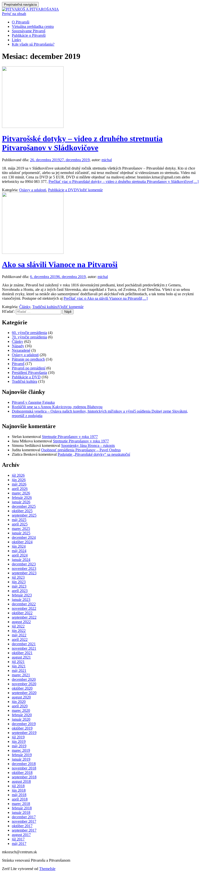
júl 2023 (18, 577)
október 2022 (22, 613)
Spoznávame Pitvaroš (28, 31)
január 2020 (21, 719)
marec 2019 (21, 750)
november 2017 (24, 821)
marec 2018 (21, 804)
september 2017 (24, 830)
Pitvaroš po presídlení (28, 368)
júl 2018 (18, 786)
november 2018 (24, 768)
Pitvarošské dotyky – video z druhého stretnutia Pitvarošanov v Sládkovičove (82, 143)
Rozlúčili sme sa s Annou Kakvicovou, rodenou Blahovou (57, 407)
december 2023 (24, 564)
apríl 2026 (20, 489)
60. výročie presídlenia (29, 333)
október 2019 (22, 728)
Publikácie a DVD (62, 190)
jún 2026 (19, 480)
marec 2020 (21, 710)
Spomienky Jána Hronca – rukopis (88, 445)
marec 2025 (21, 528)
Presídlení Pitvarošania (29, 372)
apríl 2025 (20, 524)
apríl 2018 (20, 799)
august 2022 (21, 622)
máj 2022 (19, 635)
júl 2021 (18, 662)
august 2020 (21, 697)
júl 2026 (18, 475)
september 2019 (24, 733)
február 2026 (22, 497)
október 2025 (22, 511)
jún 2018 (19, 790)
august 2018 (21, 781)
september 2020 (24, 693)
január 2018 (21, 812)
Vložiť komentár (90, 190)
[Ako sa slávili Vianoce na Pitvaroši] (33, 252)
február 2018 (22, 808)
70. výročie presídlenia (29, 337)
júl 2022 (18, 626)
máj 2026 (19, 484)
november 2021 (24, 648)
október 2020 (22, 688)
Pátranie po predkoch (28, 359)
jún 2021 (19, 666)
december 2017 (24, 817)
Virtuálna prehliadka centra (33, 26)
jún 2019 (19, 741)
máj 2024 (19, 551)
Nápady (18, 346)
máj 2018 (19, 795)
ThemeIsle (47, 869)
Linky (16, 40)
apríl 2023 (20, 591)
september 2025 (24, 515)
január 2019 (21, 759)
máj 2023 (19, 586)
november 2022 (24, 608)
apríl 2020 (20, 706)
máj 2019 (19, 746)
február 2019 (22, 755)
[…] (124, 181)
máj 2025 (19, 520)
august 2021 (21, 657)
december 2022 (24, 604)
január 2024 (21, 560)
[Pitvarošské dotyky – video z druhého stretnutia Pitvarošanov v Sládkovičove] (33, 126)
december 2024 (24, 537)
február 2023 (22, 595)
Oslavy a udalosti (32, 190)
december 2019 (24, 724)
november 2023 (24, 568)
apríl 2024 (20, 555)
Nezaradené (21, 350)
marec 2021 (21, 675)
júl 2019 (18, 737)
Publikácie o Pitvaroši (29, 35)
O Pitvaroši (20, 22)
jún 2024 (19, 546)
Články (24, 307)
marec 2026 (21, 493)
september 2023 (24, 573)
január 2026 (21, 502)
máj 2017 (19, 843)
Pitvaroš (18, 364)
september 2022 (24, 617)
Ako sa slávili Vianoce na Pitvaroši (60, 264)
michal (106, 160)
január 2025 (21, 533)
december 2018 (24, 764)
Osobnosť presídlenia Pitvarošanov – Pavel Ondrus (81, 450)
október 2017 (22, 826)
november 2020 (24, 684)
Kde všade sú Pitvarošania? (33, 44)
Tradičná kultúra (45, 307)
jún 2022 (19, 631)
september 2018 (24, 777)
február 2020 (22, 715)
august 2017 (21, 835)
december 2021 (24, 644)
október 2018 (22, 772)
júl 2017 (18, 839)
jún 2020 (19, 701)
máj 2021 (19, 670)
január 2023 (21, 599)
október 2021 (22, 653)
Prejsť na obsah (14, 14)
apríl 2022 (20, 639)
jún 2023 (19, 582)
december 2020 (24, 679)
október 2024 (22, 542)
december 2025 (24, 506)
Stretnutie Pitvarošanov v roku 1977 (70, 437)
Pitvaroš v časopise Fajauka (33, 402)
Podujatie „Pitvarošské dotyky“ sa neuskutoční (94, 454)
